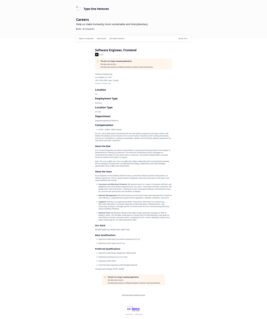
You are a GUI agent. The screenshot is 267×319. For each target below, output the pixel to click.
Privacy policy (129, 314)
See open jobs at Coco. (108, 64)
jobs (101, 38)
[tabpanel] (133, 201)
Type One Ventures (96, 9)
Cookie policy (138, 314)
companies (86, 38)
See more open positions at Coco (133, 295)
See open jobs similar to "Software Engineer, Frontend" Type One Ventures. (127, 67)
